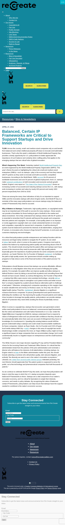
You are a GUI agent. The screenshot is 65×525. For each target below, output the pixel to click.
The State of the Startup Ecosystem (39, 184)
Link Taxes (13, 34)
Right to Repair (14, 44)
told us (57, 278)
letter (17, 352)
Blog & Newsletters (26, 119)
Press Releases (14, 49)
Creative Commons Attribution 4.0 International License (41, 486)
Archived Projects (15, 65)
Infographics (13, 61)
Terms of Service (52, 488)
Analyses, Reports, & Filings (19, 63)
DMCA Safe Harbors (16, 39)
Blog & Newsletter (15, 56)
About (8, 15)
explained (48, 254)
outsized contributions (15, 182)
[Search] (59, 111)
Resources (9, 54)
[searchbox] (13, 68)
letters (6, 242)
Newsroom (9, 46)
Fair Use (12, 27)
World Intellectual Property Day (50, 165)
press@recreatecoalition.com (42, 457)
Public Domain (14, 30)
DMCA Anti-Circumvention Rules (20, 37)
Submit (8, 422)
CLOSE (62, 2)
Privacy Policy (40, 488)
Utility (7, 70)
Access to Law (14, 42)
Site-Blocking (13, 32)
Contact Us (13, 20)
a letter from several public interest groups (27, 360)
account (41, 177)
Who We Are (13, 18)
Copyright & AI (14, 25)
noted (26, 328)
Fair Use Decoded (15, 58)
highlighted (29, 290)
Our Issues (9, 22)
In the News (13, 51)
